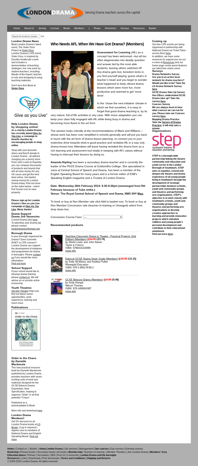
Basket (152, 28)
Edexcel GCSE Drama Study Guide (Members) (91, 258)
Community (73, 455)
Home (17, 28)
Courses (54, 28)
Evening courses (134, 449)
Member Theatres (116, 452)
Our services (71, 449)
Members (79, 28)
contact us (24, 277)
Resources (139, 28)
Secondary (43, 455)
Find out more (18, 263)
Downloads (35, 458)
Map (140, 193)
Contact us (21, 449)
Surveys (124, 28)
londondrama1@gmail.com (25, 229)
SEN (52, 455)
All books (62, 452)
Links (24, 458)
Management (86, 449)
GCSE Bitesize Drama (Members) (84, 279)
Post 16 (61, 455)
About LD (29, 28)
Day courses (117, 449)
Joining (42, 28)
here (35, 220)
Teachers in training (94, 452)
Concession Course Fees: (66, 217)
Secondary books (46, 452)
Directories (110, 28)
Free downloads (50, 458)
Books (66, 28)
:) (89, 28)
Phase (97, 28)
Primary (31, 455)
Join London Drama (137, 452)
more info (70, 250)
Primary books (27, 452)
